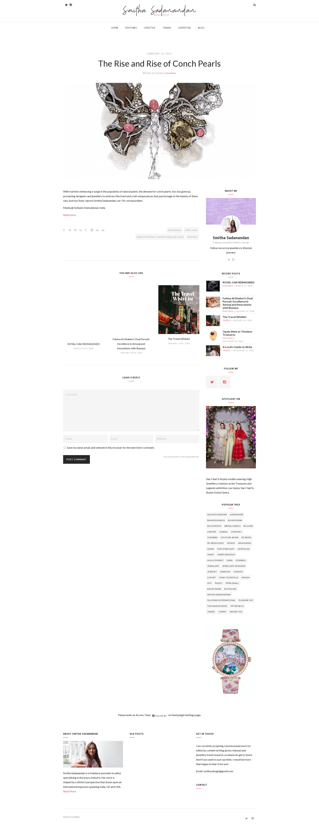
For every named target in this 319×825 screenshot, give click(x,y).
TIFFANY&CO (237, 606)
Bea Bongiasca (216, 520)
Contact (201, 784)
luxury (211, 577)
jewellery (171, 73)
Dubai (210, 549)
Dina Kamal (244, 543)
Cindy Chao (191, 230)
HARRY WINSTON (226, 554)
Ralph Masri (214, 589)
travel (227, 320)
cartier (211, 532)
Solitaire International (221, 600)
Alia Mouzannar (217, 514)
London (238, 571)
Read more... (70, 214)
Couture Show (229, 537)
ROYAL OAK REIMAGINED (239, 282)
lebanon (225, 571)
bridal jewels (233, 526)
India (230, 560)
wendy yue (236, 611)
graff (210, 554)
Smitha (159, 73)
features (228, 286)
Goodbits (75, 817)
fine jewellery (225, 549)
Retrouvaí (230, 589)
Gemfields (244, 549)
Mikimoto (192, 237)
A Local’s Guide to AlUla (237, 346)
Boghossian (174, 230)
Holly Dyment (215, 560)
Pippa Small (232, 583)
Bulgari (248, 526)
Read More (69, 791)
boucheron (214, 526)
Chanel (223, 532)
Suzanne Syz (246, 600)
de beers (246, 537)
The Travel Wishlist (235, 316)
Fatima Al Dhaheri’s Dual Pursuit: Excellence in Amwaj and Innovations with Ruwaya (238, 303)
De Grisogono (215, 543)
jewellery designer (233, 566)
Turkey (222, 611)
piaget (219, 583)
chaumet (236, 532)
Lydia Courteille (228, 577)
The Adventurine (217, 606)
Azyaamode (236, 514)
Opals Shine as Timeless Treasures (237, 333)
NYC (209, 583)
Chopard (212, 537)
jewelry (212, 571)
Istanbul (241, 560)
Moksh (246, 577)
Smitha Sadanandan (159, 11)
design (231, 543)
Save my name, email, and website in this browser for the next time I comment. (111, 447)
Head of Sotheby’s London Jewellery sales (160, 237)
